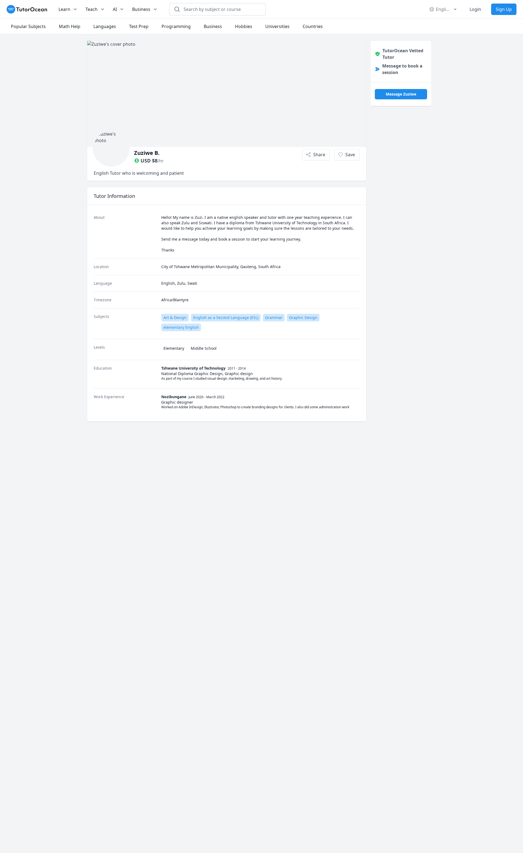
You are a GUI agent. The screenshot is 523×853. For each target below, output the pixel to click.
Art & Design (175, 317)
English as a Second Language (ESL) (226, 317)
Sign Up (504, 9)
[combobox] (220, 9)
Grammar (273, 317)
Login (475, 9)
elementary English (181, 327)
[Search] (177, 9)
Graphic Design (303, 317)
